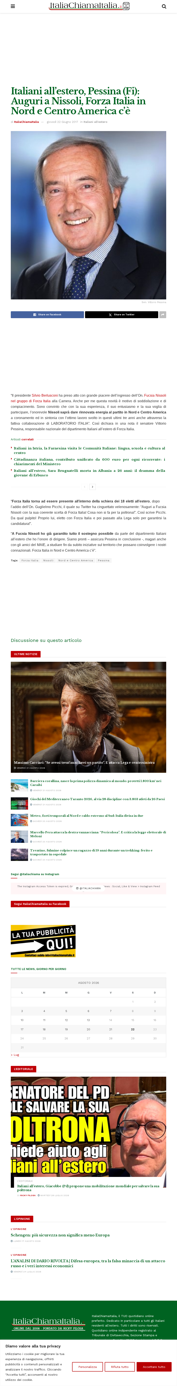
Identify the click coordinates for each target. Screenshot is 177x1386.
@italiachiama (90, 888)
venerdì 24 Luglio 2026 (27, 1271)
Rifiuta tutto (120, 1367)
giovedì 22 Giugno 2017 (62, 122)
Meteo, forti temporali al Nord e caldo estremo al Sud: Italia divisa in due (86, 816)
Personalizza (87, 1367)
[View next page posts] (92, 487)
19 (66, 1029)
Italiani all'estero (95, 122)
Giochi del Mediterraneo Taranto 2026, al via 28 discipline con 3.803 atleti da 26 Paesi (97, 799)
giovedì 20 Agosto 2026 (47, 821)
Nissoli (48, 560)
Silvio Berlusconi (45, 395)
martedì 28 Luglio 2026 (54, 1195)
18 (44, 1029)
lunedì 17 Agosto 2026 (27, 1241)
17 (22, 1029)
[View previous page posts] (84, 487)
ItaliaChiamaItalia (26, 122)
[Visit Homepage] (88, 6)
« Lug (15, 1054)
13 (88, 1020)
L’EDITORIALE (25, 1181)
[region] (88, 1363)
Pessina (103, 560)
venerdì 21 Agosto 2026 (30, 768)
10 (22, 1020)
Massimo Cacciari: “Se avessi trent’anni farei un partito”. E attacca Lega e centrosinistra (84, 763)
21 (110, 1029)
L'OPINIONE (19, 1229)
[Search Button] (164, 6)
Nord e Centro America (75, 560)
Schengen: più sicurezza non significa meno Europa (60, 1235)
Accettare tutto (154, 1367)
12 (66, 1020)
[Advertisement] (88, 49)
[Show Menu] (13, 6)
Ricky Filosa (28, 1195)
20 (88, 1029)
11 (44, 1020)
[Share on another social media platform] (162, 314)
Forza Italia (30, 560)
